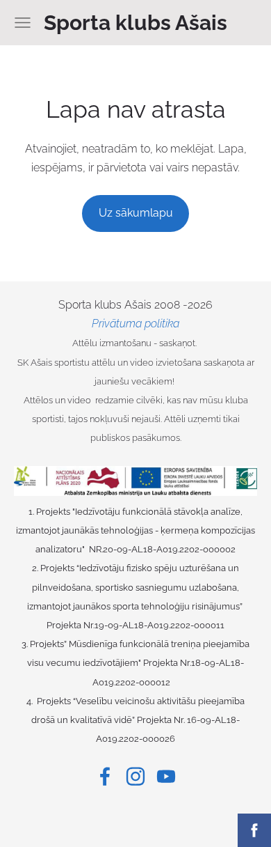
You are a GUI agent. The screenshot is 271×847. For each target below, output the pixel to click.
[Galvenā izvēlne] (22, 22)
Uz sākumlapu (136, 212)
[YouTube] (166, 776)
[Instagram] (135, 776)
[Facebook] (105, 776)
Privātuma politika (135, 323)
